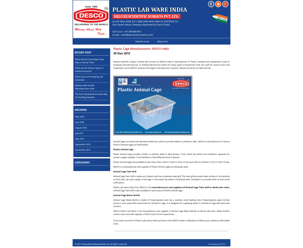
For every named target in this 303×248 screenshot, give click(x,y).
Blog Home (162, 41)
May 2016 (79, 138)
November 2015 (82, 149)
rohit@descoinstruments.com (137, 34)
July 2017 (79, 133)
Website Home (142, 41)
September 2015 (82, 144)
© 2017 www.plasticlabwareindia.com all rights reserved (101, 244)
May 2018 (79, 116)
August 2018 (81, 127)
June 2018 (79, 122)
